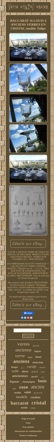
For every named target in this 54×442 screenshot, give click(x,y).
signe (14, 388)
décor (25, 371)
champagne (28, 381)
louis (42, 381)
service (42, 367)
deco (22, 368)
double (24, 407)
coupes (33, 408)
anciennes (20, 376)
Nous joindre (28, 427)
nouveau (38, 362)
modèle (17, 392)
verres (23, 344)
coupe (42, 377)
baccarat (19, 403)
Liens (28, 423)
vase (23, 387)
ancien (37, 386)
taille (15, 371)
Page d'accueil (28, 419)
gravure (38, 393)
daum (38, 356)
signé (30, 357)
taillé (36, 346)
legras (37, 351)
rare (43, 372)
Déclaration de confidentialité (28, 431)
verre (20, 355)
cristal (39, 403)
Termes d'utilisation (28, 435)
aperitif (34, 377)
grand (35, 371)
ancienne (23, 349)
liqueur (14, 381)
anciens (21, 361)
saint (27, 392)
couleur (35, 397)
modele (21, 397)
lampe (14, 366)
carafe (31, 366)
